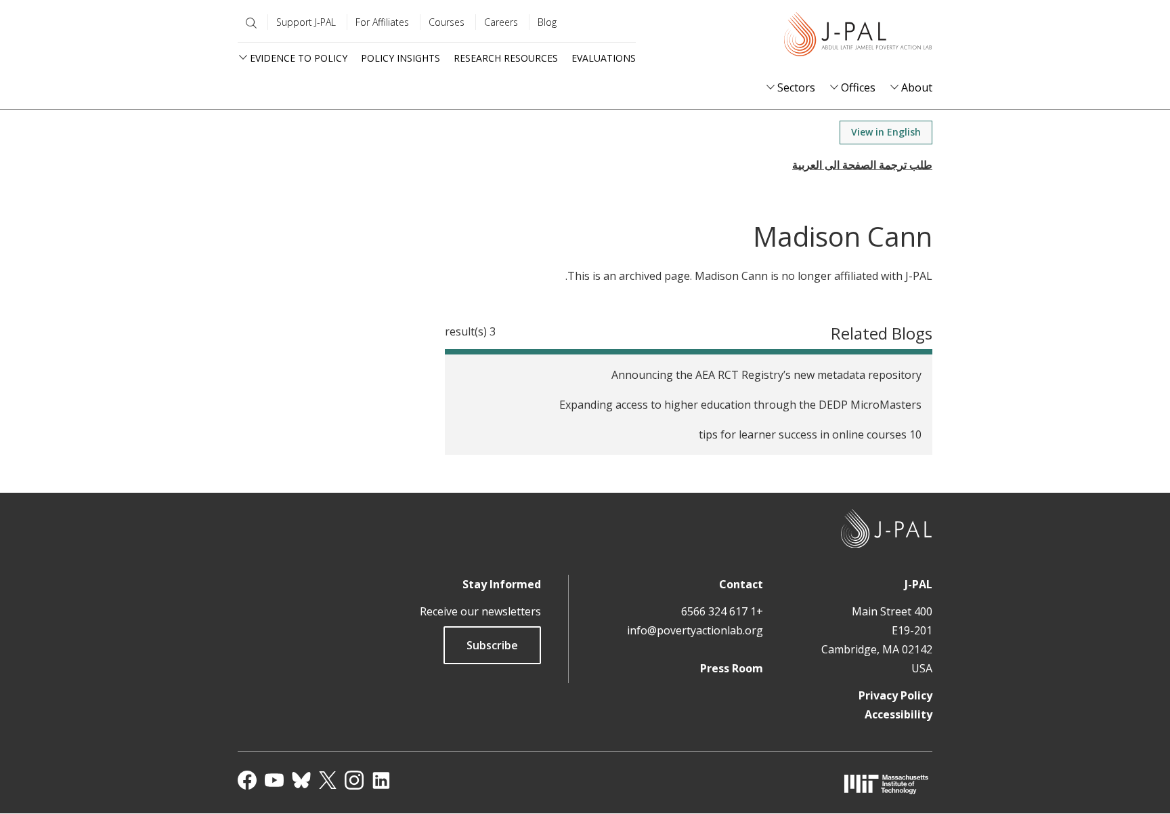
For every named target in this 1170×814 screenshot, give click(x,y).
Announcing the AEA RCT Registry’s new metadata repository (766, 374)
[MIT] (886, 784)
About (916, 87)
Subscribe (492, 645)
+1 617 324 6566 (722, 611)
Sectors (796, 87)
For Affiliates (382, 22)
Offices (858, 87)
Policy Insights (400, 58)
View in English (886, 131)
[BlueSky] (301, 780)
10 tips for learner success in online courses (810, 434)
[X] (328, 780)
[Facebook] (247, 780)
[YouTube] (274, 780)
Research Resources (506, 58)
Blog (547, 22)
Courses (446, 22)
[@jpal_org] (354, 780)
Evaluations (603, 58)
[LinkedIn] (381, 780)
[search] (248, 23)
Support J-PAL (306, 22)
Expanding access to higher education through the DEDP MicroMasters (740, 404)
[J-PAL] (857, 37)
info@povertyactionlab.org (695, 630)
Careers (501, 22)
